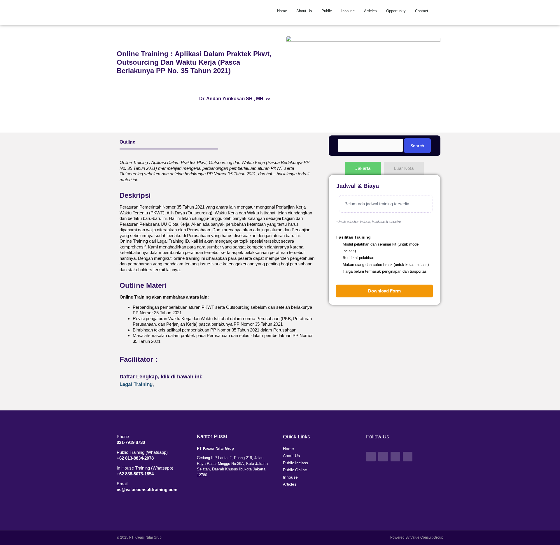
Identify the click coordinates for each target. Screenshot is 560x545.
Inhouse (348, 11)
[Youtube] (383, 456)
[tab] (363, 168)
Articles (370, 11)
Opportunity (396, 11)
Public (326, 11)
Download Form (384, 290)
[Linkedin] (407, 456)
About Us (304, 11)
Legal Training (136, 384)
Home (282, 11)
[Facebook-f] (371, 456)
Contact (421, 11)
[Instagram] (395, 456)
